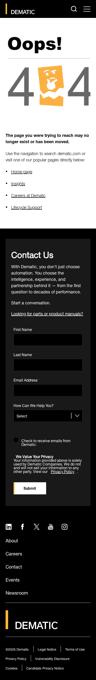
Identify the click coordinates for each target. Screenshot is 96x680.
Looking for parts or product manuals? (47, 313)
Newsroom (17, 592)
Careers (14, 553)
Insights (18, 183)
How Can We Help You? (35, 404)
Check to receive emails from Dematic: (46, 441)
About (12, 540)
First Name (24, 328)
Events (13, 579)
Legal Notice (47, 649)
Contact (14, 566)
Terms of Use (75, 649)
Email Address (27, 379)
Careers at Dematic (28, 195)
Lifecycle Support (26, 207)
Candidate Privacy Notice (45, 668)
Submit (30, 487)
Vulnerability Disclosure (52, 658)
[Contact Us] (20, 9)
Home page (21, 171)
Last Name (24, 353)
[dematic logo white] (32, 626)
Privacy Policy (62, 471)
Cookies (11, 668)
